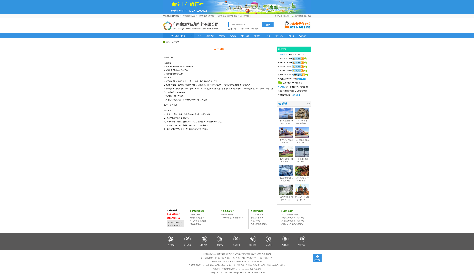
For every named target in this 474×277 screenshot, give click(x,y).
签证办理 (279, 36)
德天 (256, 29)
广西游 (268, 36)
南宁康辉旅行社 (240, 265)
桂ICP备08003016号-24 (256, 273)
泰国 (235, 29)
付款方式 (303, 36)
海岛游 (233, 36)
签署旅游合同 (228, 211)
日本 (239, 29)
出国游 (222, 36)
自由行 (291, 36)
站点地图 (296, 95)
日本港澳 (245, 36)
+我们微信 (298, 16)
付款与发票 (258, 211)
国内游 (257, 36)
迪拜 (243, 29)
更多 (309, 104)
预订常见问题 (198, 211)
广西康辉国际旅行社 (194, 265)
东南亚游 (210, 36)
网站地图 (286, 16)
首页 (199, 36)
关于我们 (278, 16)
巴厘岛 (248, 29)
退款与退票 (288, 211)
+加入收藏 (307, 16)
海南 (253, 29)
